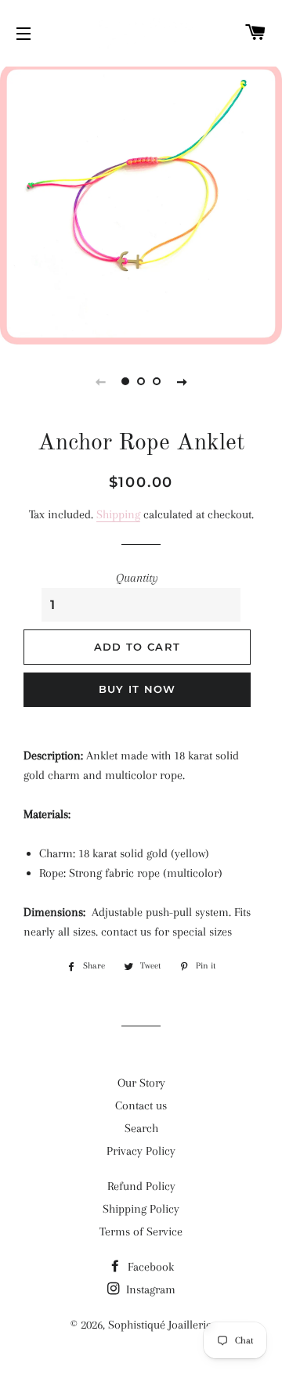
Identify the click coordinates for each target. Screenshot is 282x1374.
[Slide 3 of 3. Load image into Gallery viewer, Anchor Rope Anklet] (156, 381)
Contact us (141, 1105)
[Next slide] (181, 381)
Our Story (141, 1083)
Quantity (137, 578)
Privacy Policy (141, 1151)
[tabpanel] (141, 203)
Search (141, 1128)
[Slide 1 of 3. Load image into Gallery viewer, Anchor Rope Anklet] (125, 381)
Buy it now (137, 689)
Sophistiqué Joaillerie (160, 1325)
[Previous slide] (100, 381)
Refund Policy (141, 1186)
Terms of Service (141, 1231)
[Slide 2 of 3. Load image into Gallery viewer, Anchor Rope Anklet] (141, 381)
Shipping (118, 514)
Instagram (149, 1289)
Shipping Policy (141, 1209)
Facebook (149, 1267)
